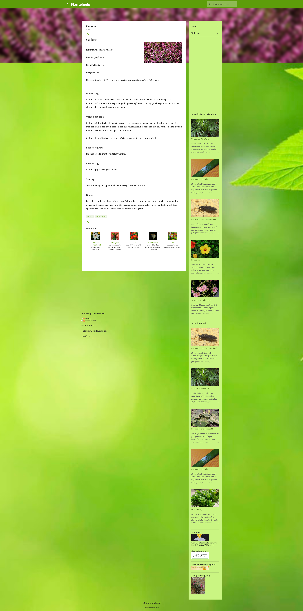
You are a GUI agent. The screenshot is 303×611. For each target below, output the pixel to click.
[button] (87, 34)
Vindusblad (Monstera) (200, 139)
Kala (172, 242)
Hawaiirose (195, 260)
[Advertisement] (134, 291)
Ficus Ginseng (196, 509)
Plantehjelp (80, 4)
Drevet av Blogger (153, 603)
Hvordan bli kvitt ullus (199, 179)
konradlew (155, 607)
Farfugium (115, 242)
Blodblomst (153, 242)
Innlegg (88, 318)
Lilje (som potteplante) (96, 243)
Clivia (134, 242)
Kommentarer (90, 320)
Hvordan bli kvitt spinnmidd (202, 429)
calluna (90, 216)
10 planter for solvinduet (201, 300)
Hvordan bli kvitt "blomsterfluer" (204, 220)
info (98, 216)
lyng (104, 216)
